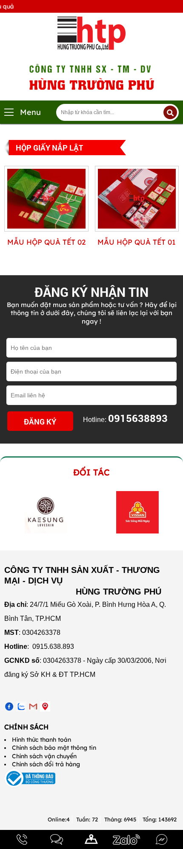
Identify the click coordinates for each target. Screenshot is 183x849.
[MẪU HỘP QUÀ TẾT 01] (137, 229)
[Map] (91, 839)
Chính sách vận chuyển (44, 756)
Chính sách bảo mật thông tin (54, 747)
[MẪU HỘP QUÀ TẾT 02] (46, 229)
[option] (46, 512)
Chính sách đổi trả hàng (46, 764)
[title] (21, 839)
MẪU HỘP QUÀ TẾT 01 (136, 241)
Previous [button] (9, 512)
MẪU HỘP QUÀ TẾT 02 (46, 241)
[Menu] (9, 112)
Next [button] (169, 512)
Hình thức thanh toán (41, 739)
